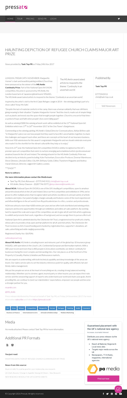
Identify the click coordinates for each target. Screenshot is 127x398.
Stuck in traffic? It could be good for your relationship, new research (30, 369)
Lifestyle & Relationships (49, 313)
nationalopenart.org (13, 238)
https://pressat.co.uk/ (42, 299)
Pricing (30, 18)
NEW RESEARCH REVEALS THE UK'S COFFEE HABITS (26, 377)
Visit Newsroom (108, 106)
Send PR (42, 18)
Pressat (24, 393)
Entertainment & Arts (30, 313)
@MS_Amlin (10, 292)
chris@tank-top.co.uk (59, 181)
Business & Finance (13, 313)
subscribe (19, 299)
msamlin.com (10, 287)
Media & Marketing (67, 313)
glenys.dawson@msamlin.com (62, 184)
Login (53, 18)
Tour (19, 18)
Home (10, 18)
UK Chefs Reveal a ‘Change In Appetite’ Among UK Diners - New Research (33, 373)
